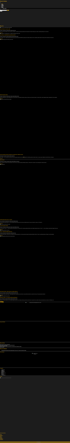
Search (8, 10)
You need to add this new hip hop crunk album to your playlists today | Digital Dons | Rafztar (11, 154)
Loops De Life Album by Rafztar (22, 350)
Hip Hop (12, 36)
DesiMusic (10, 36)
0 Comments (7, 30)
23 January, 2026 (2, 30)
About (2, 7)
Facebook (1, 438)
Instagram (1, 437)
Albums (2, 4)
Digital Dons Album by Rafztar (4, 94)
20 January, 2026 (2, 36)
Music (9, 30)
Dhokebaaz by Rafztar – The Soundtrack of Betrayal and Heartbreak (8, 297)
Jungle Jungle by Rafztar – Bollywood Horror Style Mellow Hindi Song (9, 291)
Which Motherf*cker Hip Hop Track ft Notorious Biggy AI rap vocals (9, 350)
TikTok (1, 436)
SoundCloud (1, 435)
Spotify (1, 434)
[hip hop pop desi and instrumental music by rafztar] (35, 302)
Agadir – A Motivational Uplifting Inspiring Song (6, 231)
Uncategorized (17, 161)
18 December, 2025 (2, 161)
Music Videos (14, 30)
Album (12, 161)
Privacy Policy (4, 8)
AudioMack (1, 439)
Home (2, 3)
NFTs (2, 6)
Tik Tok (2, 374)
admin (5, 30)
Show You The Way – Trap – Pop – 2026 (5, 344)
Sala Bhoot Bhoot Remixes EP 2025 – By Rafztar (6, 219)
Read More (1, 38)
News (2, 373)
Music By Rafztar (3, 1)
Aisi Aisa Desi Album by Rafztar (4, 225)
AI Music (2, 5)
